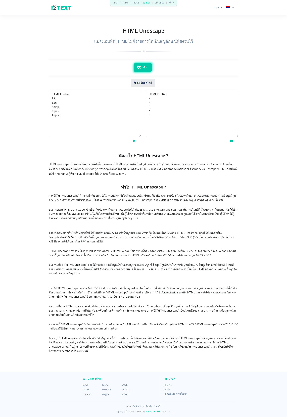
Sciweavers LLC (153, 411)
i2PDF (116, 2)
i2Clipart (126, 389)
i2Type (105, 394)
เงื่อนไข (148, 406)
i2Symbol (106, 389)
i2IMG (126, 2)
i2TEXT (146, 2)
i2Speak (87, 394)
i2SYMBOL (159, 2)
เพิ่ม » (171, 2)
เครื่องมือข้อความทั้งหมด (175, 393)
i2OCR (136, 2)
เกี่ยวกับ (168, 385)
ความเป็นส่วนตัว (134, 406)
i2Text (86, 389)
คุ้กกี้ (158, 406)
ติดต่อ (167, 389)
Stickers (126, 394)
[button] (218, 7)
